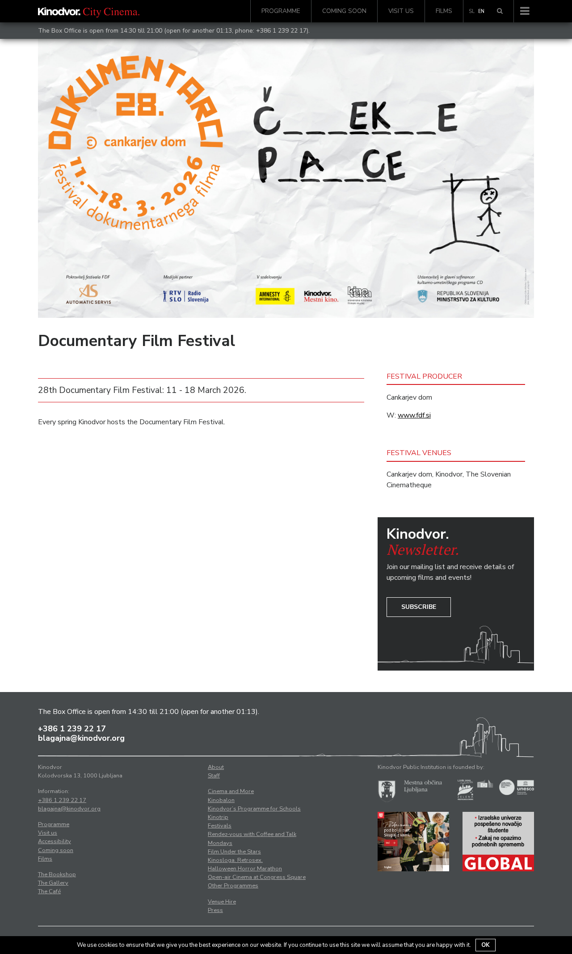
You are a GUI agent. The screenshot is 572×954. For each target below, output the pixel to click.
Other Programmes (233, 886)
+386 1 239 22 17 (281, 30)
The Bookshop (57, 874)
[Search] (499, 11)
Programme (280, 11)
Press (215, 910)
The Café (49, 891)
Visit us (401, 11)
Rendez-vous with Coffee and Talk (252, 834)
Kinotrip (218, 817)
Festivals (219, 826)
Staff (214, 776)
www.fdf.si (414, 415)
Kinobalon (221, 800)
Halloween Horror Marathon (245, 869)
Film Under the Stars (234, 852)
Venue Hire (222, 902)
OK (485, 945)
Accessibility (54, 841)
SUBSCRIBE (418, 607)
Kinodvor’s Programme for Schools (254, 809)
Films (444, 11)
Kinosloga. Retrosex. (235, 860)
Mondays (220, 843)
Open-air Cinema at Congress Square (257, 877)
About (216, 767)
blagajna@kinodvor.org (81, 738)
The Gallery (53, 883)
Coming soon (344, 11)
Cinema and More (231, 791)
